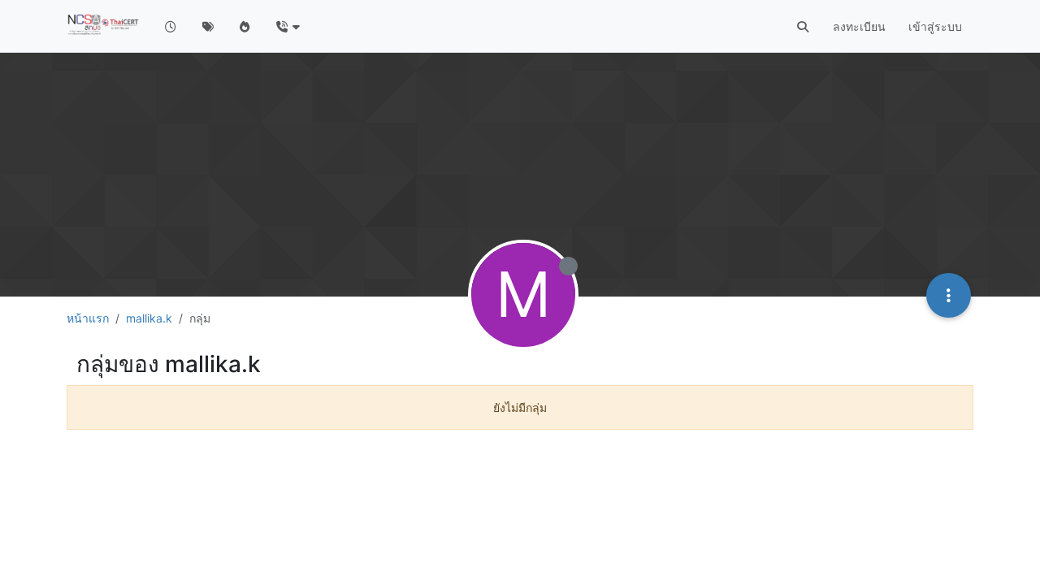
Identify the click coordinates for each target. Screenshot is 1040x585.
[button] (287, 26)
